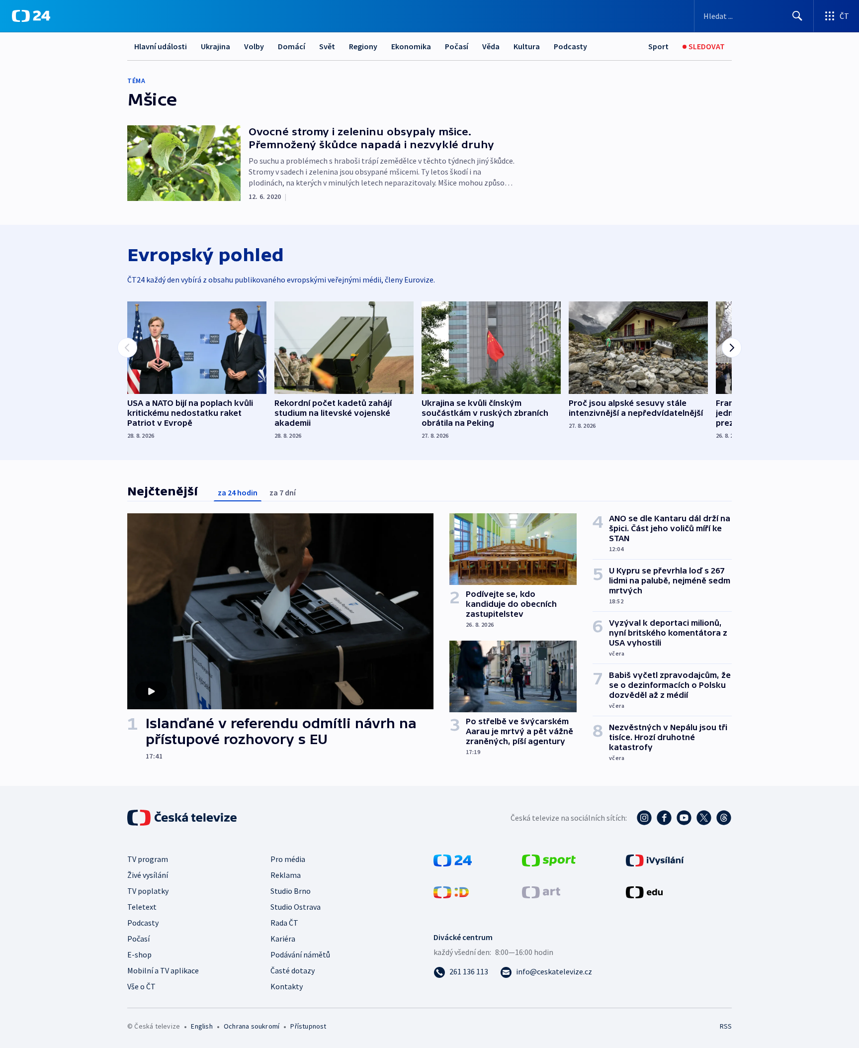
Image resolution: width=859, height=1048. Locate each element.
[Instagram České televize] (644, 818)
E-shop (139, 954)
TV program (147, 859)
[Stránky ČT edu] (644, 891)
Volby (254, 46)
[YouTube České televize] (684, 818)
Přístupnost (308, 1026)
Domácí (291, 46)
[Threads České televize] (724, 818)
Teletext (142, 907)
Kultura (527, 46)
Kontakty (286, 986)
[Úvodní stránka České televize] (183, 818)
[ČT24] (31, 16)
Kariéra (282, 939)
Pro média (287, 859)
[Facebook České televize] (664, 818)
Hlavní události (160, 46)
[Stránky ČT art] (541, 891)
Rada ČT (284, 923)
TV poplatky (148, 891)
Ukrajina (215, 46)
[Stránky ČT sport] (549, 859)
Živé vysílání (147, 875)
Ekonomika (411, 46)
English (201, 1026)
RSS (726, 1026)
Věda (491, 46)
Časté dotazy (292, 970)
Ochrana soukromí (251, 1026)
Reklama (285, 875)
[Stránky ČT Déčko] (451, 891)
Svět (327, 46)
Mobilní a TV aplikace (163, 970)
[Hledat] (797, 16)
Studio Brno (290, 891)
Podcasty (570, 46)
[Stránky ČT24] (452, 859)
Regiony (363, 46)
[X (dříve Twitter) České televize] (704, 818)
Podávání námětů (300, 954)
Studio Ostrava (295, 907)
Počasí (456, 46)
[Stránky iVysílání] (655, 859)
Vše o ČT (141, 986)
